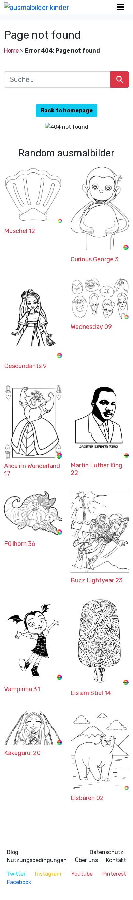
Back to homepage (67, 110)
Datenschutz (106, 852)
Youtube (82, 874)
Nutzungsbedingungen (37, 860)
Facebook (19, 882)
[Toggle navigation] (121, 7)
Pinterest (114, 874)
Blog (12, 852)
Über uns (86, 860)
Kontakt (116, 860)
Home (11, 50)
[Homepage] (36, 7)
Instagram (48, 874)
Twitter (16, 874)
